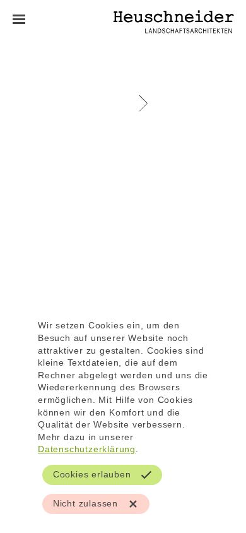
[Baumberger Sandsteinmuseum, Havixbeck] (139, 102)
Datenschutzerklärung (87, 449)
